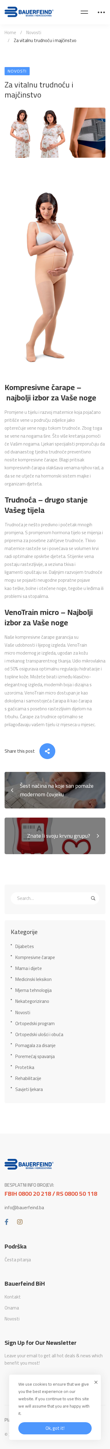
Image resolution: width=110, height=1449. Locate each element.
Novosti (33, 32)
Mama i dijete (28, 968)
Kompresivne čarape (35, 957)
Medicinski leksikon (33, 979)
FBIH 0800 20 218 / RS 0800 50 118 (51, 1193)
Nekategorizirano (32, 1001)
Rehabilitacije (28, 1078)
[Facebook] (6, 1222)
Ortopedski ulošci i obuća (39, 1034)
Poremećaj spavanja (35, 1056)
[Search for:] (55, 898)
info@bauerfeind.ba (24, 1207)
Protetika (24, 1067)
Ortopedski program (35, 1023)
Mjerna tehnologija (33, 990)
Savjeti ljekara (29, 1089)
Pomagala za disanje (35, 1045)
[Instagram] (19, 1222)
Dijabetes (24, 946)
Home (10, 32)
